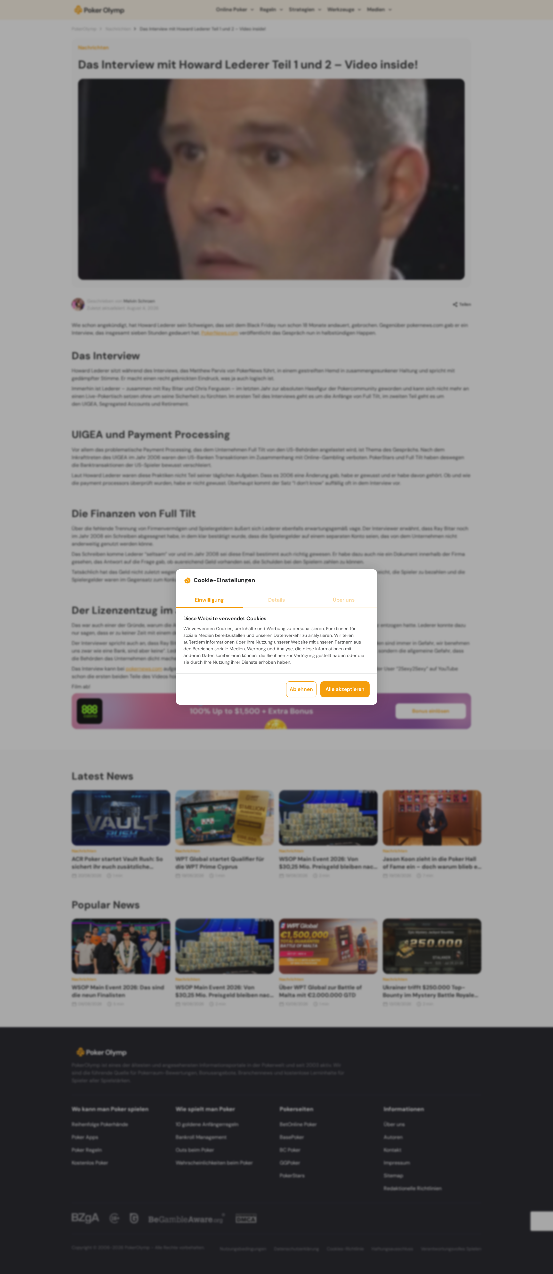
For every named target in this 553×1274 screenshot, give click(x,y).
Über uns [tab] (344, 599)
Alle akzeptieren (345, 689)
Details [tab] (276, 599)
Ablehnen (301, 689)
